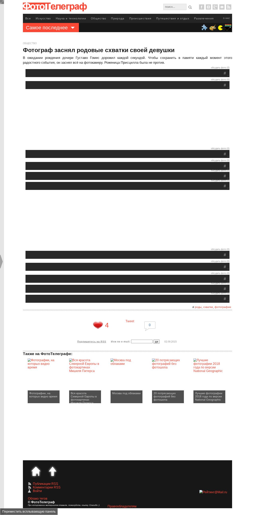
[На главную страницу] (36, 471)
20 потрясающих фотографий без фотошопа (165, 396)
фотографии (223, 307)
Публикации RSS (45, 483)
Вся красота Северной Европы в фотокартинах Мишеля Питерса (84, 397)
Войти (37, 491)
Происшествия (140, 18)
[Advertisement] (127, 119)
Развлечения (204, 18)
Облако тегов (37, 498)
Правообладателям (122, 506)
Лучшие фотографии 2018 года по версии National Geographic (208, 396)
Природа (117, 18)
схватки (208, 307)
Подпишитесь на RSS (91, 341)
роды (198, 307)
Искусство (43, 18)
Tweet (130, 321)
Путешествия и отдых (172, 18)
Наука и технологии (71, 18)
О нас (226, 18)
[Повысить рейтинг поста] (98, 325)
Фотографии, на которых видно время (43, 395)
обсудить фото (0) (220, 67)
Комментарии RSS (47, 487)
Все (28, 18)
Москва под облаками (126, 393)
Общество (98, 18)
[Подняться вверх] (53, 471)
